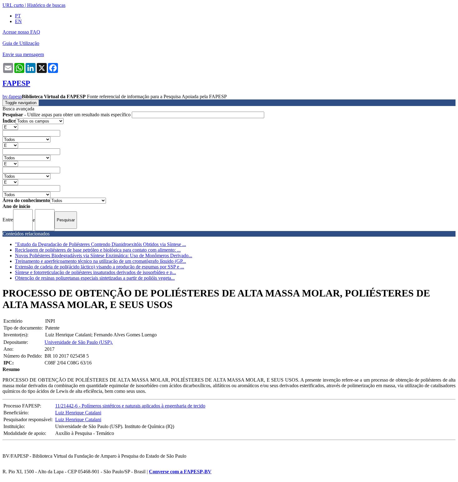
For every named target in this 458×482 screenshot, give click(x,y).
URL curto (13, 5)
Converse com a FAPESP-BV (180, 471)
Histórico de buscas (46, 5)
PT (18, 15)
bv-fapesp (12, 96)
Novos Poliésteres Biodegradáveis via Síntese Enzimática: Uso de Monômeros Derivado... (103, 255)
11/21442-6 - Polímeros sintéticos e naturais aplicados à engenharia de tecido (130, 405)
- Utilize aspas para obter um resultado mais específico (67, 114)
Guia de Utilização (20, 43)
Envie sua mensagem (23, 54)
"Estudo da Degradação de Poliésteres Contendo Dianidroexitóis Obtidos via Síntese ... (100, 244)
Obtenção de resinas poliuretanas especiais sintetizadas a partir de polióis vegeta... (95, 278)
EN (18, 21)
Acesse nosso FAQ (21, 32)
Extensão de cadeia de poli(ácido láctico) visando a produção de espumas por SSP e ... (99, 266)
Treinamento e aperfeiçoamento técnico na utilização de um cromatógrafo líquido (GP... (100, 261)
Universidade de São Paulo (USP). (79, 342)
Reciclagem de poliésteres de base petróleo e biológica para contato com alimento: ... (98, 250)
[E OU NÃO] (10, 126)
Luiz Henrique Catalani (78, 412)
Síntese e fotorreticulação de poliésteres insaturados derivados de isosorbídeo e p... (95, 272)
